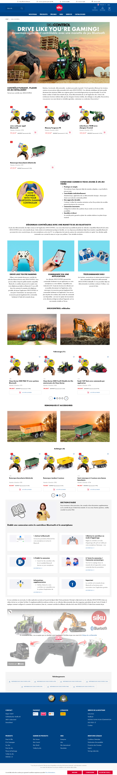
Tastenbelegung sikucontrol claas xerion (99, 681)
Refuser (74, 772)
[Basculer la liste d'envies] (39, 357)
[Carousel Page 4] (62, 398)
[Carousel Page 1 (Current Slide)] (54, 398)
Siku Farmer (36, 739)
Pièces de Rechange (11, 751)
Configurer (90, 772)
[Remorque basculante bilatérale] (32, 151)
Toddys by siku (9, 754)
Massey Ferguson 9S (53, 128)
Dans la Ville (9, 739)
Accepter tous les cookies (106, 772)
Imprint (90, 748)
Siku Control (36, 742)
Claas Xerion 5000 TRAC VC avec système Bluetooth (24, 382)
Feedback (90, 717)
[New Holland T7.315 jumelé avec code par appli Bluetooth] (24, 116)
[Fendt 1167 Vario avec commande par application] (93, 365)
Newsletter (63, 748)
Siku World (36, 745)
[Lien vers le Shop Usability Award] (64, 698)
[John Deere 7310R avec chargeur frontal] (93, 116)
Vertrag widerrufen (93, 751)
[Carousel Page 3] (60, 398)
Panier (109, 9)
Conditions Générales (94, 739)
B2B (109, 5)
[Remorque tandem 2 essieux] (59, 462)
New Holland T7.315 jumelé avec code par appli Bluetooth (21, 127)
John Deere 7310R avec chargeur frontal (88, 127)
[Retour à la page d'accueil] (58, 7)
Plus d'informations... (51, 772)
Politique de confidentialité (89, 635)
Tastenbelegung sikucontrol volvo (86, 686)
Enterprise (63, 739)
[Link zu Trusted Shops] (51, 698)
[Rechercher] (21, 8)
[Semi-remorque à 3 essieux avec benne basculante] (93, 462)
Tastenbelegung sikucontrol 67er (20, 681)
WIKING (8, 757)
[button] (96, 548)
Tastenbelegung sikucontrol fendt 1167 (34, 686)
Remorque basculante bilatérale (23, 163)
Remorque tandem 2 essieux (53, 478)
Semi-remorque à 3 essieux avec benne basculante (91, 479)
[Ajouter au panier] (35, 132)
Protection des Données (94, 745)
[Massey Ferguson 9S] (58, 116)
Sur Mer (7, 745)
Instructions (91, 714)
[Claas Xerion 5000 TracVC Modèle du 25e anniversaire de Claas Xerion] (59, 365)
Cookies (90, 725)
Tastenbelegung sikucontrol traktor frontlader (60, 686)
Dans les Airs (9, 748)
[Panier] (109, 8)
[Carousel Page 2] (57, 398)
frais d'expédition (52, 765)
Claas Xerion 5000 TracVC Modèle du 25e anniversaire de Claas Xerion (58, 382)
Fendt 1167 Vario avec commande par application (91, 382)
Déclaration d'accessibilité (95, 742)
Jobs (61, 742)
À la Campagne (10, 742)
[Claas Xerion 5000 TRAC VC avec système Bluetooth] (25, 365)
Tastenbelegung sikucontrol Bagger (73, 681)
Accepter (58, 639)
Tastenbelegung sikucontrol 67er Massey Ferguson (47, 681)
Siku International (65, 745)
